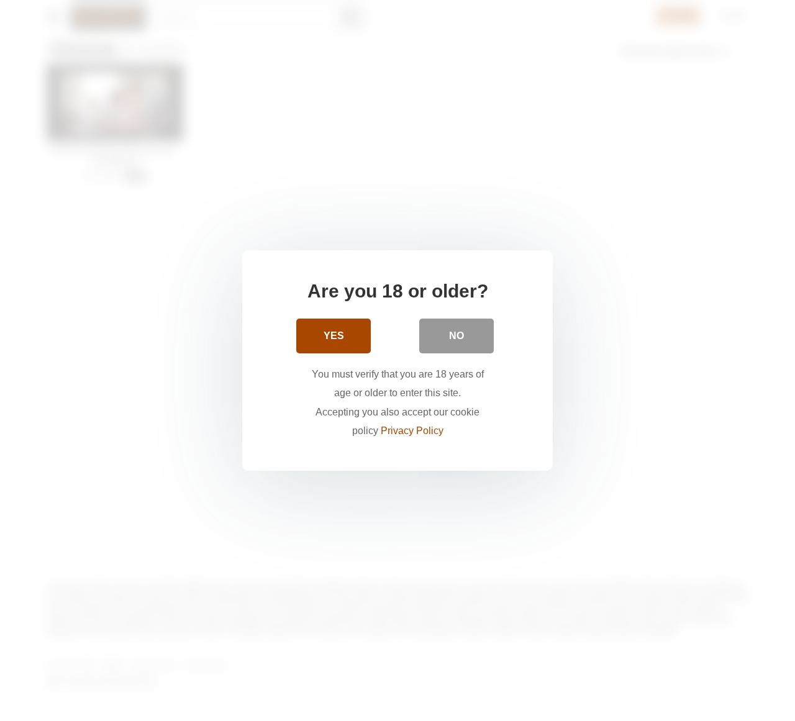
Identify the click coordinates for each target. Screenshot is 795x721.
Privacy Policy (412, 430)
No (456, 335)
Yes (334, 335)
